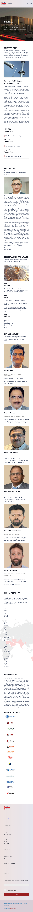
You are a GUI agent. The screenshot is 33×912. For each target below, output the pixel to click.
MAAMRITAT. (13, 908)
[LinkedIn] (13, 819)
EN (9, 3)
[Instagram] (8, 819)
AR (8, 3)
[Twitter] (11, 819)
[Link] (3, 3)
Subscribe (16, 894)
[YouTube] (16, 819)
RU (11, 3)
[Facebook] (5, 819)
